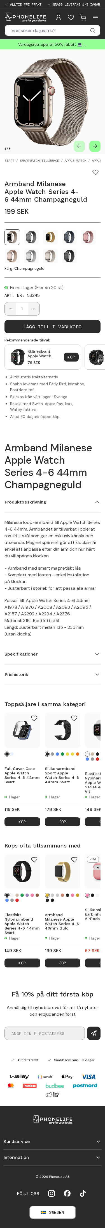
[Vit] (87, 754)
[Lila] (27, 895)
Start (9, 160)
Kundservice (16, 1141)
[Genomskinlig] (12, 754)
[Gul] (67, 754)
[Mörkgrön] (62, 754)
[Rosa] (87, 895)
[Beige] (92, 754)
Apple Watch (75, 160)
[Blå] (87, 759)
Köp (71, 357)
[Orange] (77, 754)
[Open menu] (95, 18)
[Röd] (97, 759)
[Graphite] (47, 900)
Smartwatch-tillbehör (39, 160)
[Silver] (52, 895)
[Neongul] (72, 754)
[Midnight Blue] (52, 900)
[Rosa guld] (72, 895)
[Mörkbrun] (37, 895)
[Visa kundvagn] (83, 18)
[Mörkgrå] (52, 754)
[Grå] (92, 759)
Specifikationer (21, 654)
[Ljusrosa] (32, 895)
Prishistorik (16, 674)
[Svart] (7, 754)
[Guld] (47, 895)
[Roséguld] (62, 895)
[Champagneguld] (77, 895)
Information (16, 1157)
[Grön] (22, 895)
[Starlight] (57, 895)
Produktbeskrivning (25, 502)
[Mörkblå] (57, 754)
